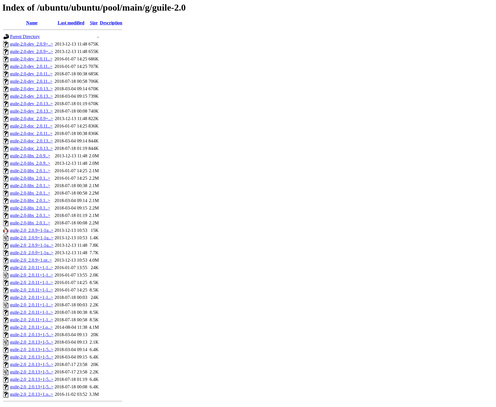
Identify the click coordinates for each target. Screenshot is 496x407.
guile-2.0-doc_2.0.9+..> (31, 118)
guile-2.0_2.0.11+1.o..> (31, 327)
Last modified (71, 22)
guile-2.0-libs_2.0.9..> (30, 155)
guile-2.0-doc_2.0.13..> (31, 140)
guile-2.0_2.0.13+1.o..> (31, 394)
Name (32, 22)
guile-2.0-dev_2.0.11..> (31, 58)
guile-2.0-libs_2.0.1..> (30, 170)
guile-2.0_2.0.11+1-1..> (31, 267)
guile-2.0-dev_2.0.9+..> (31, 44)
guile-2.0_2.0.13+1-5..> (31, 334)
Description (111, 22)
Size (94, 22)
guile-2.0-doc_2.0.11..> (31, 126)
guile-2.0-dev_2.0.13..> (31, 88)
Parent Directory (25, 36)
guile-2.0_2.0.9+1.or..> (31, 260)
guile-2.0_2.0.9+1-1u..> (31, 230)
